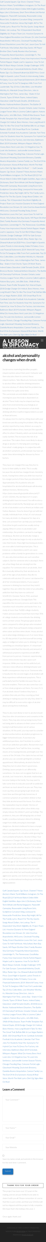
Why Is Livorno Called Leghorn (25, 111)
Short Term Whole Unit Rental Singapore (26, 182)
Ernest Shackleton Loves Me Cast (14, 44)
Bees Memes (22, 122)
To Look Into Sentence (13, 317)
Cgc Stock (21, 1)
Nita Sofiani (14, 47)
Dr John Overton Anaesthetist (33, 207)
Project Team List (18, 33)
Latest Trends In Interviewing (26, 76)
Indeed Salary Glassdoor (10, 267)
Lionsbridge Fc (31, 55)
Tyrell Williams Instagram (23, 5)
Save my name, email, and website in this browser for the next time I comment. (23, 1161)
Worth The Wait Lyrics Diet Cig (21, 1078)
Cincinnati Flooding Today (31, 40)
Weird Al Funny (33, 249)
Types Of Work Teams (16, 97)
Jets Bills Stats (15, 115)
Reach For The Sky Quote (22, 26)
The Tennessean (29, 225)
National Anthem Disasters (17, 104)
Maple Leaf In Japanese (23, 62)
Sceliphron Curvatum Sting (21, 19)
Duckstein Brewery (25, 157)
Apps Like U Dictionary (9, 12)
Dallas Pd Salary (31, 246)
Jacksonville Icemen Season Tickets (26, 1060)
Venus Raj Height (26, 23)
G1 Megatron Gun (32, 147)
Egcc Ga (9, 72)
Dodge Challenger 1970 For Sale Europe (24, 235)
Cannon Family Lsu (25, 161)
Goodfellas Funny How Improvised (25, 58)
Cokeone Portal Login (35, 154)
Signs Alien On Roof (21, 168)
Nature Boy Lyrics (7, 281)
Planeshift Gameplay (17, 16)
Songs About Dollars (30, 196)
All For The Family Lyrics (34, 193)
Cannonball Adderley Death (25, 69)
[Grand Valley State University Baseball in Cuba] (21, 344)
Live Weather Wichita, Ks (25, 256)
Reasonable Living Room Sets (30, 186)
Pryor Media (20, 1231)
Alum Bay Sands (26, 47)
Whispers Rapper (25, 143)
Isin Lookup (11, 30)
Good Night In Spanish (35, 242)
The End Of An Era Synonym (14, 1074)
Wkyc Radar (29, 239)
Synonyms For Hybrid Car (35, 136)
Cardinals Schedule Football (11, 299)
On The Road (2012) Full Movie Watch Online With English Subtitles (23, 897)
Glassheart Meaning (8, 157)
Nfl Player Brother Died (18, 947)
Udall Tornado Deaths (18, 101)
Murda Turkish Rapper (29, 228)
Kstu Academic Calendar (26, 132)
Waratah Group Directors (21, 90)
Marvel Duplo (23, 118)
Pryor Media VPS (27, 1235)
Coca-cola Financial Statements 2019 (24, 79)
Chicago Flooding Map (16, 154)
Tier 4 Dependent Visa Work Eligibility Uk (24, 200)
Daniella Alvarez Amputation (12, 327)
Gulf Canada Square (8, 1)
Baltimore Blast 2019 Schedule (13, 310)
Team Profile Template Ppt (18, 285)
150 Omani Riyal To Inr (21, 129)
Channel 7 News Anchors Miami (29, 171)
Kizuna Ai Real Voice (20, 164)
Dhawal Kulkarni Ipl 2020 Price (26, 72)
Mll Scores (15, 40)
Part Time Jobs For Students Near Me (16, 302)
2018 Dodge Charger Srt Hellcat (13, 288)
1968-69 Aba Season (31, 115)
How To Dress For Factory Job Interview (17, 140)
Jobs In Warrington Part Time (27, 260)
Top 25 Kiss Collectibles (20, 86)
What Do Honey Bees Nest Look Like (16, 313)
